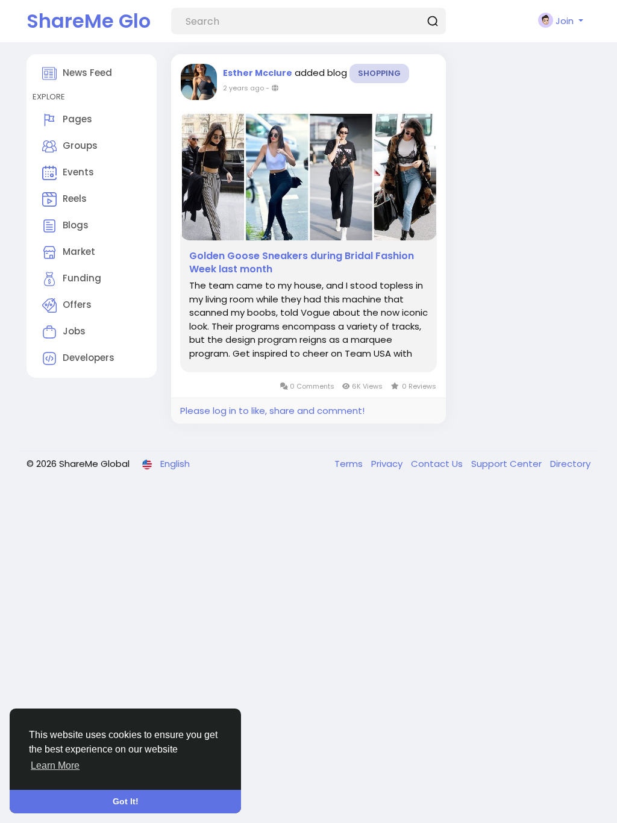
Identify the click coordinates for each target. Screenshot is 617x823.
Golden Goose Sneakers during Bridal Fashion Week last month (301, 262)
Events (78, 172)
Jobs (74, 331)
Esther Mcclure (257, 73)
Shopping (379, 73)
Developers (88, 357)
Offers (77, 304)
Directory (570, 463)
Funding (82, 278)
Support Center (507, 463)
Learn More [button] (55, 765)
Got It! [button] (126, 801)
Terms (349, 463)
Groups (80, 145)
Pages (77, 119)
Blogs (76, 225)
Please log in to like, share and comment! (272, 410)
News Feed (87, 72)
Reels (75, 198)
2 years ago (243, 88)
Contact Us (438, 463)
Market (79, 251)
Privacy (388, 463)
